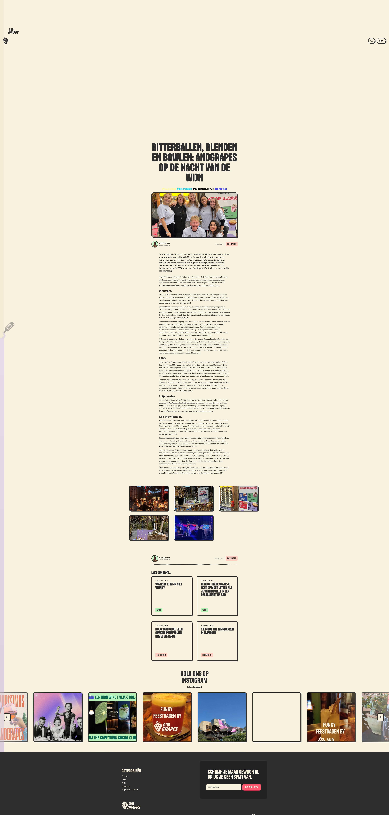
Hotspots (125, 786)
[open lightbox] (149, 498)
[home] (11, 40)
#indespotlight (184, 189)
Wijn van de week (130, 790)
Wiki (124, 783)
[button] (381, 41)
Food (124, 779)
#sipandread (221, 189)
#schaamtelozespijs (203, 189)
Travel (124, 776)
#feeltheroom (169, 189)
